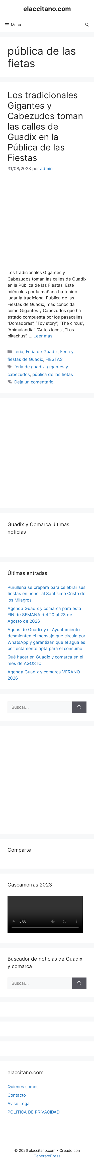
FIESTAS (54, 359)
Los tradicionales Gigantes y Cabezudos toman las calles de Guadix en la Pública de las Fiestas (45, 126)
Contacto (17, 1095)
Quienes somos (23, 1086)
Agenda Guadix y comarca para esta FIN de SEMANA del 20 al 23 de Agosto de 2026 (44, 615)
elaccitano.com (47, 8)
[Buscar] (79, 707)
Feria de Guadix (42, 351)
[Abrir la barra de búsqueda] (87, 24)
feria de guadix (29, 366)
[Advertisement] (47, 452)
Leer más (43, 335)
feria (18, 351)
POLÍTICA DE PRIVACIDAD (34, 1112)
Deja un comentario (33, 381)
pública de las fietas (52, 374)
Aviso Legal (19, 1103)
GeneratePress (47, 1156)
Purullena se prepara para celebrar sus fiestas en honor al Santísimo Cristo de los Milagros (46, 594)
